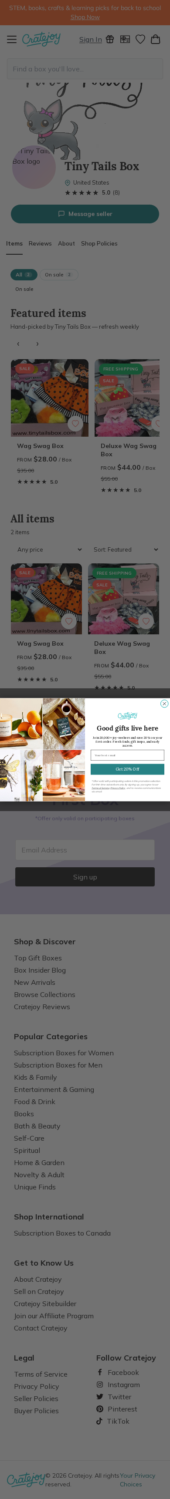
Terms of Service (100, 787)
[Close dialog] (165, 703)
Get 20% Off (127, 768)
